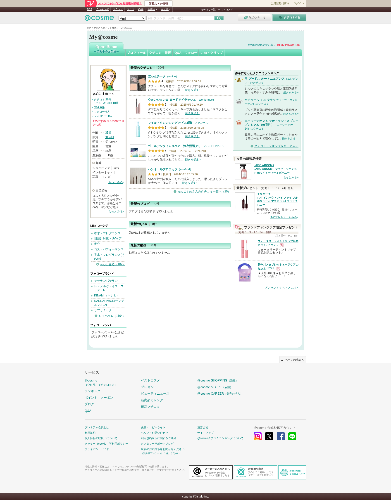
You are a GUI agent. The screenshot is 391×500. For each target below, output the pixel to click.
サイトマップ (205, 432)
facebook (281, 436)
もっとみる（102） (112, 264)
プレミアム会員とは (97, 427)
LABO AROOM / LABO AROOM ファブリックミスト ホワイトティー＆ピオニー (275, 169)
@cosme (101, 382)
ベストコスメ (225, 9)
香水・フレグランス (107, 233)
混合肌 (109, 137)
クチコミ (155, 53)
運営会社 (202, 427)
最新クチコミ (150, 406)
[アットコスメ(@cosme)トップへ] (99, 19)
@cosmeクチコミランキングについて (220, 438)
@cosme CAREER (220, 393)
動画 (168, 53)
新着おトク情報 (158, 3)
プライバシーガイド (97, 449)
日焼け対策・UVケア (108, 238)
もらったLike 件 (107, 102)
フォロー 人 (102, 111)
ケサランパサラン (106, 280)
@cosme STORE (215, 387)
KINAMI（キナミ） (106, 295)
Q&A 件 (99, 107)
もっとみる (115, 182)
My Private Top (290, 45)
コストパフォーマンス (109, 249)
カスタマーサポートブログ (157, 443)
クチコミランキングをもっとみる (276, 146)
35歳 (108, 132)
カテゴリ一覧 (208, 9)
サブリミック (103, 310)
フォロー (191, 53)
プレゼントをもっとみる (280, 287)
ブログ (130, 9)
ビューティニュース (155, 393)
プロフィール (136, 53)
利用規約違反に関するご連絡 (158, 438)
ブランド (118, 9)
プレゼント (149, 387)
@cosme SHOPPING (217, 380)
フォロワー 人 (103, 116)
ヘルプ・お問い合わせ (154, 432)
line (292, 436)
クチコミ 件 (102, 99)
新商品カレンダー (153, 400)
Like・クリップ (211, 53)
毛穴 (97, 244)
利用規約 (90, 432)
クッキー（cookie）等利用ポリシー (106, 443)
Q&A (140, 9)
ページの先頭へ (294, 359)
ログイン (298, 3)
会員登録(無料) (280, 3)
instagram (258, 436)
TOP (89, 9)
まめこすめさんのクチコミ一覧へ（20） (204, 191)
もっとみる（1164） (111, 316)
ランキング (102, 9)
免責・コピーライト (153, 427)
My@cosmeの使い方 (260, 45)
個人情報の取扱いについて (101, 438)
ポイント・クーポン (99, 397)
